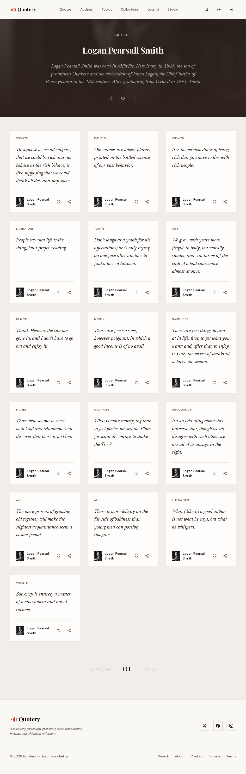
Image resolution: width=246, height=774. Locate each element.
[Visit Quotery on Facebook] (218, 726)
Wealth (22, 138)
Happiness (180, 319)
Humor (21, 319)
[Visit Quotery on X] (204, 726)
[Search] (206, 9)
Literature (25, 229)
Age (175, 229)
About (180, 756)
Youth (99, 229)
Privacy (215, 756)
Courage (101, 410)
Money (99, 319)
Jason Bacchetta (54, 756)
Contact (197, 756)
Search (163, 756)
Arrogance (181, 410)
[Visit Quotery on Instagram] (231, 726)
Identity (100, 138)
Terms (231, 756)
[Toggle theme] (219, 9)
